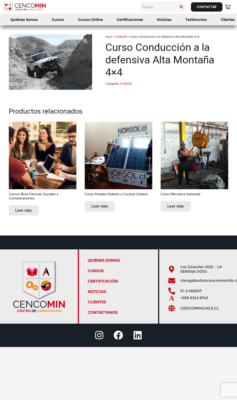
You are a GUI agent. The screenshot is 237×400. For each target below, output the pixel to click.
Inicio (108, 36)
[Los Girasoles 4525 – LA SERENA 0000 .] (174, 269)
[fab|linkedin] (138, 335)
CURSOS (121, 36)
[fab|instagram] (99, 335)
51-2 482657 (191, 291)
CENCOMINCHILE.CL (199, 308)
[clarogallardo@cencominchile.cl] (174, 280)
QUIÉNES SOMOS (104, 260)
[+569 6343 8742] (174, 298)
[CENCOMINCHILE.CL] (174, 308)
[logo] (24, 7)
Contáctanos (103, 312)
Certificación (103, 281)
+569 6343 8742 (194, 298)
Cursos (96, 271)
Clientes (97, 302)
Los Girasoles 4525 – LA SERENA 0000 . (201, 269)
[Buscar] (181, 7)
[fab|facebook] (118, 335)
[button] (66, 19)
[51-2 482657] (174, 291)
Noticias (97, 291)
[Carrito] (228, 7)
